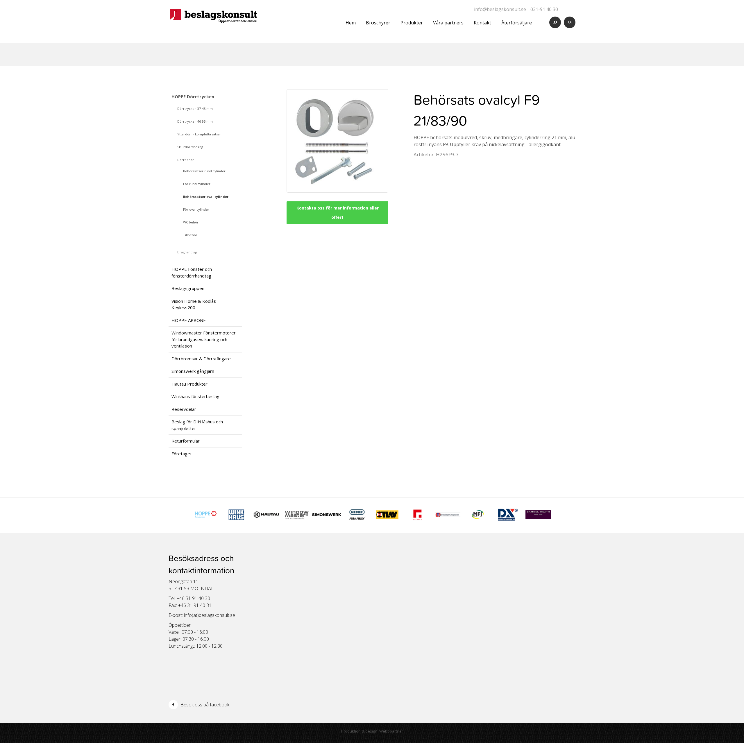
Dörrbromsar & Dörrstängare (201, 358)
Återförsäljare (516, 22)
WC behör (190, 222)
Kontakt (482, 22)
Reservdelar (183, 409)
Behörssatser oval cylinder (205, 196)
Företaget (181, 453)
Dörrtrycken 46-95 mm (195, 121)
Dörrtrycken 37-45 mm (195, 108)
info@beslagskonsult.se (500, 9)
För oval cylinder (196, 209)
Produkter (411, 22)
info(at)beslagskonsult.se (209, 615)
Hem (351, 22)
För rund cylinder (196, 184)
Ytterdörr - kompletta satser (199, 134)
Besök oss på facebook (204, 704)
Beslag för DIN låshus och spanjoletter (197, 425)
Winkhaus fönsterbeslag (195, 396)
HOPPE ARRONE (188, 320)
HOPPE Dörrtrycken (192, 96)
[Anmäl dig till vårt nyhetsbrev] (569, 22)
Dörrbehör (185, 159)
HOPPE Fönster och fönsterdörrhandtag (191, 272)
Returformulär (185, 441)
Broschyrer (378, 22)
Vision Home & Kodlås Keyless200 (193, 304)
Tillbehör (190, 235)
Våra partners (448, 22)
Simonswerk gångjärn (192, 371)
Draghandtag (187, 252)
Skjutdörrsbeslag (190, 147)
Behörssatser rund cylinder (204, 171)
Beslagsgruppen (187, 288)
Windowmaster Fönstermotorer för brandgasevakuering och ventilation (203, 339)
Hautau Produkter (189, 384)
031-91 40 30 (544, 9)
